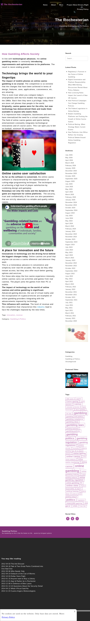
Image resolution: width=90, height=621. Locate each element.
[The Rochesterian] (11, 5)
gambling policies (73, 431)
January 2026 (70, 168)
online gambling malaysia (75, 476)
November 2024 (71, 205)
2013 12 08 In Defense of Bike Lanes (16, 583)
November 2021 (71, 294)
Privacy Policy (82, 9)
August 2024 (70, 213)
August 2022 (70, 273)
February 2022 (70, 287)
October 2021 (70, 297)
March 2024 (69, 226)
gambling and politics (74, 416)
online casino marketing (74, 461)
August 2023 (70, 244)
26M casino (70, 399)
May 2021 (69, 308)
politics (70, 499)
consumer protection (72, 407)
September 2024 (71, 210)
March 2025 (69, 194)
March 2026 (69, 163)
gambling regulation (76, 440)
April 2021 (69, 310)
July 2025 (69, 184)
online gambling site (74, 483)
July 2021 (69, 302)
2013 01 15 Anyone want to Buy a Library (18, 578)
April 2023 (69, 255)
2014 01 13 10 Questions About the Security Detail (22, 586)
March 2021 (69, 313)
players (79, 488)
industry (41, 307)
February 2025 (70, 197)
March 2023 (69, 258)
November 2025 (71, 173)
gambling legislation (72, 428)
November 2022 (71, 265)
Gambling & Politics (18, 319)
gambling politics (71, 436)
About (53, 5)
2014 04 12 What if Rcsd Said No (15, 588)
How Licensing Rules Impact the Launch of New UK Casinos (77, 95)
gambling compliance (74, 419)
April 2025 (69, 192)
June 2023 (69, 250)
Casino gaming (72, 401)
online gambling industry (75, 472)
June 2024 (69, 218)
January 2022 (70, 289)
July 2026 (69, 155)
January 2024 (70, 231)
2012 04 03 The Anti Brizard (12, 564)
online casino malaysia (76, 458)
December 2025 (71, 171)
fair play (69, 413)
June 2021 (69, 305)
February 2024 (70, 229)
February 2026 (70, 165)
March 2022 (69, 284)
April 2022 (69, 281)
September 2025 (71, 179)
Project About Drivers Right (77, 5)
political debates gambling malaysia (74, 495)
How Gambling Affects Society (20, 54)
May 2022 (69, 279)
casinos (77, 404)
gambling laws (75, 425)
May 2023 (69, 252)
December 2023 (71, 234)
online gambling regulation (75, 478)
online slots (72, 485)
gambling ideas (72, 422)
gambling (80, 413)
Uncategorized (70, 361)
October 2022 (70, 268)
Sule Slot (83, 506)
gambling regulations (76, 444)
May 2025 (69, 189)
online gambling (74, 468)
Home (45, 5)
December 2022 (71, 263)
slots (75, 506)
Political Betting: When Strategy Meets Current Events (76, 127)
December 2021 (71, 292)
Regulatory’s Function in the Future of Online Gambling (77, 74)
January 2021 (70, 318)
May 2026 (69, 157)
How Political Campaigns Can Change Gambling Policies (77, 103)
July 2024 (69, 215)
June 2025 (69, 186)
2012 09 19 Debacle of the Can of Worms (18, 574)
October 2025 (70, 176)
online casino (73, 456)
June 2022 (69, 276)
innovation (11, 315)
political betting (72, 491)
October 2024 (70, 208)
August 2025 (70, 181)
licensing (76, 448)
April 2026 (69, 160)
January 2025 (70, 200)
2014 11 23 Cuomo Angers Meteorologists (18, 591)
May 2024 (69, 221)
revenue (19, 315)
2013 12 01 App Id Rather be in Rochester (18, 581)
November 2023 (71, 236)
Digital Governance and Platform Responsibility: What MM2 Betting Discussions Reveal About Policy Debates (77, 85)
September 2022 (71, 271)
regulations (81, 500)
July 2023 (69, 247)
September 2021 (71, 300)
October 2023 (70, 239)
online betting (79, 453)
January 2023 (70, 260)
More (61, 5)
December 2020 (71, 321)
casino (78, 399)
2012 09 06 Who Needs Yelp (12, 571)
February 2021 (70, 316)
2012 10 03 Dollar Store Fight (13, 576)
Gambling (68, 356)
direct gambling (80, 409)
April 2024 (69, 223)
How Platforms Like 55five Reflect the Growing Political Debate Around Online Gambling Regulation (78, 137)
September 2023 (71, 242)
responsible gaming (74, 503)
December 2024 (71, 202)
